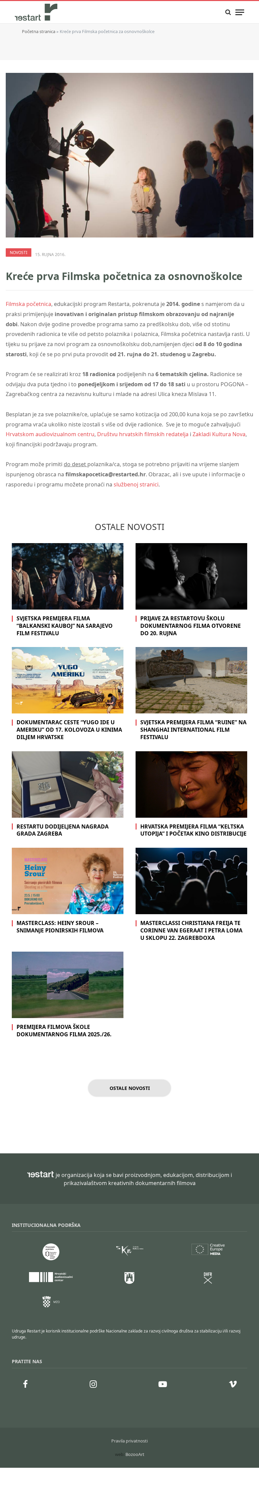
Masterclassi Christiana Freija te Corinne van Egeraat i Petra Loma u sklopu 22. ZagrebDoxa (191, 931)
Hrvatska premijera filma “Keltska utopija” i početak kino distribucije (193, 830)
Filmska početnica (28, 304)
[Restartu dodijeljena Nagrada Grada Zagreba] (67, 784)
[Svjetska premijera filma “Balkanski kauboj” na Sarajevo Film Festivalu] (67, 576)
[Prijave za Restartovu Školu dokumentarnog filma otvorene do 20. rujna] (191, 576)
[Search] (228, 12)
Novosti (18, 252)
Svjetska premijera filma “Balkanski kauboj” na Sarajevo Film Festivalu (65, 626)
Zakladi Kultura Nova (219, 434)
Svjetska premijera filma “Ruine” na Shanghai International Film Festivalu (193, 730)
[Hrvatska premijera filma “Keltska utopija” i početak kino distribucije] (191, 784)
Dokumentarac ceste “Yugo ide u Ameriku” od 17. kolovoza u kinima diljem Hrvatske (69, 730)
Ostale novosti (130, 1088)
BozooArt (134, 1454)
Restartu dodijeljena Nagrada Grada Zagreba (63, 830)
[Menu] (239, 12)
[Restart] (37, 12)
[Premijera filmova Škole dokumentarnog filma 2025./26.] (67, 985)
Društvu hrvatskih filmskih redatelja (143, 434)
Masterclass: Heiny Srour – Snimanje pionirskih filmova (60, 927)
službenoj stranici (136, 484)
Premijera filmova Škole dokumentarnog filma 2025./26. (64, 1030)
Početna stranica (38, 31)
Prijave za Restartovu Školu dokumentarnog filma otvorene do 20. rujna (190, 626)
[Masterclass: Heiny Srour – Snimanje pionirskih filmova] (67, 881)
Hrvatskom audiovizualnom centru (50, 434)
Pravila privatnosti (129, 1441)
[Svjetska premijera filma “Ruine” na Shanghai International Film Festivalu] (191, 680)
